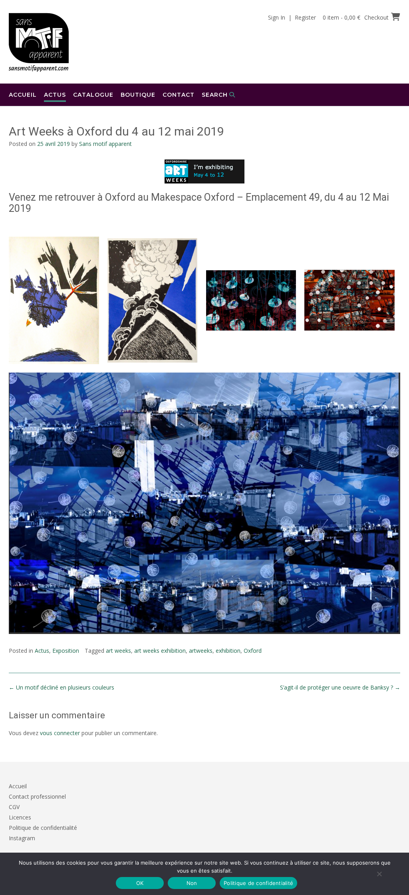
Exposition (65, 650)
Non (192, 883)
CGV (14, 807)
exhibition (228, 650)
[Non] (379, 874)
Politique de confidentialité (43, 827)
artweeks (200, 650)
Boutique (138, 94)
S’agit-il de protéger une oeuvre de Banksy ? (340, 687)
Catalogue (93, 94)
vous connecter (60, 733)
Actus (55, 94)
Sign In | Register (292, 17)
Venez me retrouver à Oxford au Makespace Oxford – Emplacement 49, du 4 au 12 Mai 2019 (199, 202)
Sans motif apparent (105, 144)
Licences (20, 817)
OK (140, 883)
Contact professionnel (37, 796)
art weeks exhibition (160, 650)
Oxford (253, 650)
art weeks (118, 650)
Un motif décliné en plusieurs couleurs (61, 687)
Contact (179, 94)
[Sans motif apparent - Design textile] (39, 42)
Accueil (23, 94)
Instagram (22, 838)
